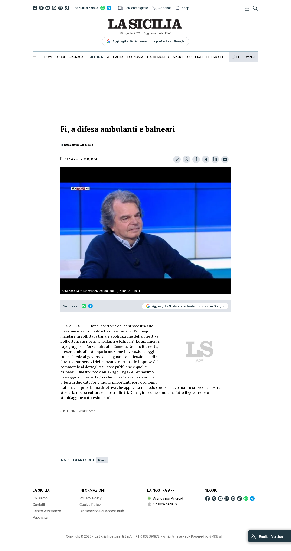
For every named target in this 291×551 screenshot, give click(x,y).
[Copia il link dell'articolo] (177, 159)
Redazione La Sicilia (78, 144)
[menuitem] (49, 57)
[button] (247, 8)
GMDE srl (215, 536)
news (102, 460)
